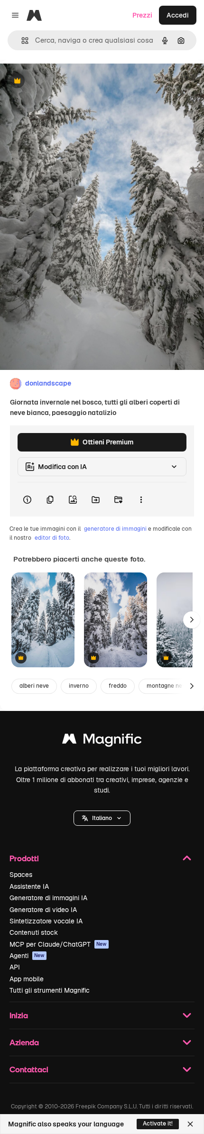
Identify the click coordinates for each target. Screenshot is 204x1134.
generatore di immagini (115, 529)
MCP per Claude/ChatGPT (58, 944)
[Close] (190, 1124)
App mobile (26, 979)
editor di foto (52, 538)
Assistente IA (29, 886)
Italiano (102, 818)
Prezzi (142, 15)
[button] (102, 818)
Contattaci (28, 1069)
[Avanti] (191, 619)
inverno (79, 686)
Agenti (27, 955)
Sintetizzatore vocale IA (46, 921)
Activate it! (158, 1123)
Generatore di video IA (43, 909)
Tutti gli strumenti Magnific (49, 990)
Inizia (18, 1015)
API (14, 967)
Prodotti (24, 858)
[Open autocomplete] (21, 40)
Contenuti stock (33, 932)
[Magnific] (102, 741)
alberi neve (34, 686)
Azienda (24, 1042)
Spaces (20, 874)
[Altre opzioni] (140, 499)
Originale (62, 81)
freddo (118, 686)
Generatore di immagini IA (48, 898)
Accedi (178, 15)
